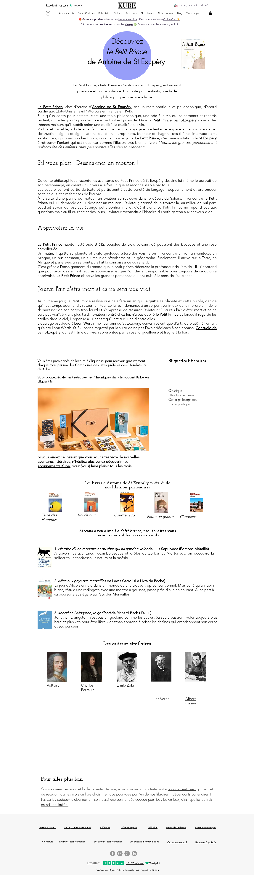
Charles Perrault (87, 687)
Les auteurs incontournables (108, 841)
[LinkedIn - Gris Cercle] (134, 853)
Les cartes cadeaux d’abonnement (67, 799)
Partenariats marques (205, 827)
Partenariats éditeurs (176, 827)
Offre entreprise (129, 827)
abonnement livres (182, 788)
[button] (210, 13)
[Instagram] (120, 853)
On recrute (47, 841)
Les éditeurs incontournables (144, 841)
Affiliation (152, 827)
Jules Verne (160, 698)
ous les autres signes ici (164, 24)
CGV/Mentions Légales (105, 870)
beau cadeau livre (127, 19)
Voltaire (53, 685)
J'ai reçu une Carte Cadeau (77, 827)
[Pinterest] (127, 853)
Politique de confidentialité (128, 870)
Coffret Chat (170, 19)
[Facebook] (112, 853)
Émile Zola (125, 685)
